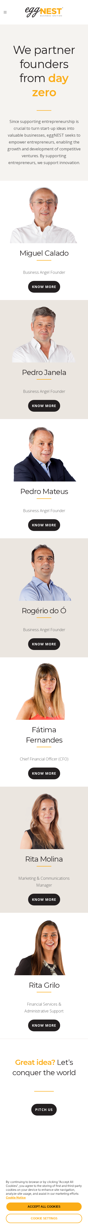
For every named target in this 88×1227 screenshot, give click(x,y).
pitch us (44, 1109)
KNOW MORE (44, 286)
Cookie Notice (16, 1197)
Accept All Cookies (44, 1206)
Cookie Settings (44, 1218)
